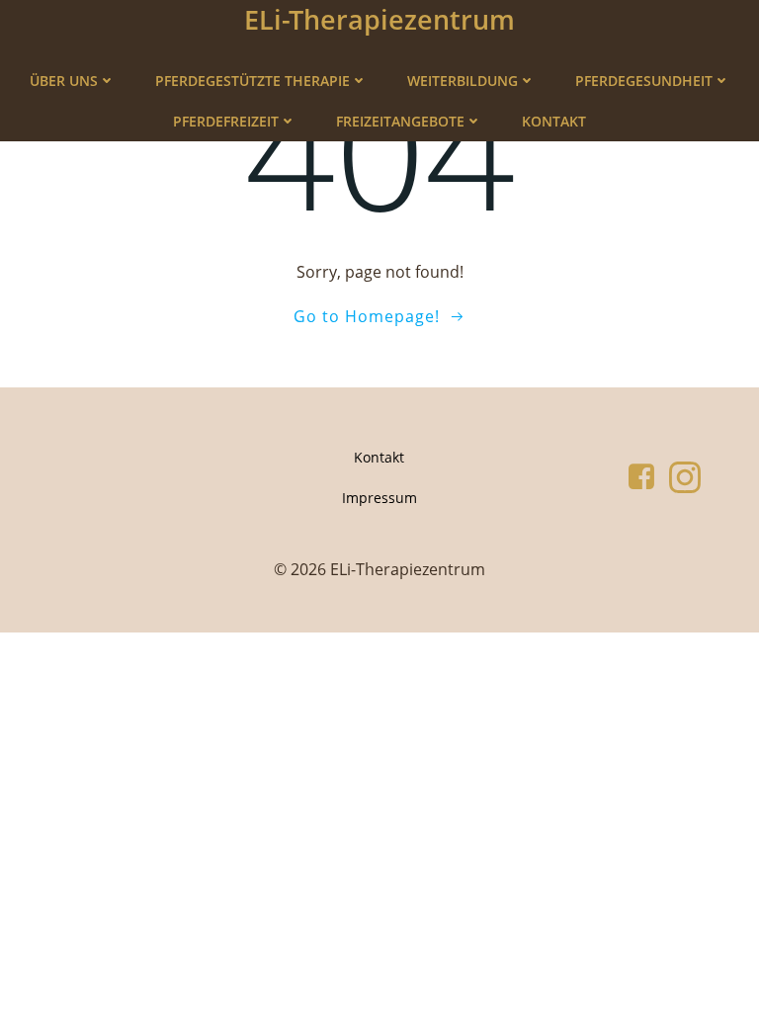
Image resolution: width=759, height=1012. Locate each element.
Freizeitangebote (400, 121)
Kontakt (554, 121)
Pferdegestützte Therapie (252, 80)
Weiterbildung (462, 80)
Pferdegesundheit (644, 80)
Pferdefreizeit (226, 121)
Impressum (379, 497)
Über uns (64, 80)
